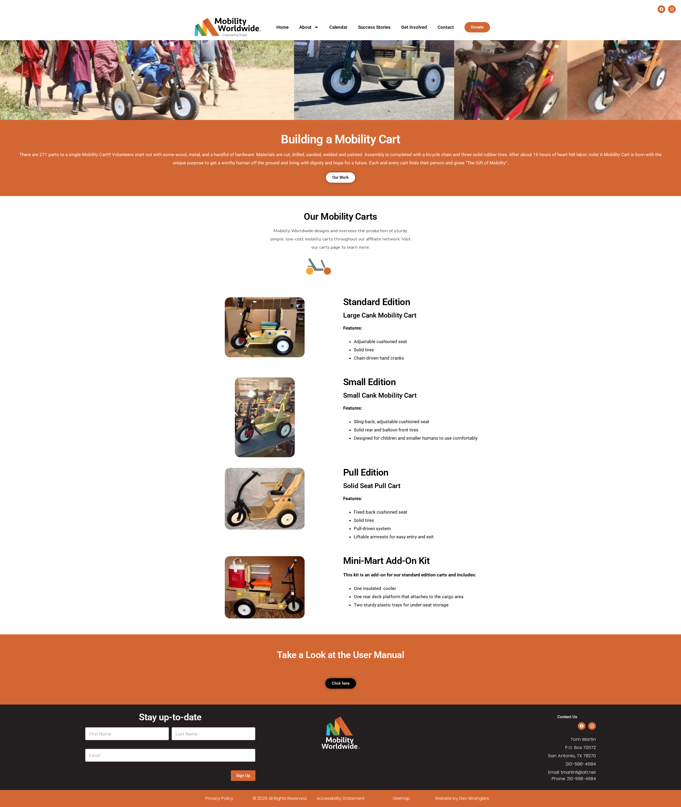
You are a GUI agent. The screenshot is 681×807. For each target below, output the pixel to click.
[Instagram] (672, 9)
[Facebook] (661, 9)
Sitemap (401, 798)
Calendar (338, 27)
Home (282, 27)
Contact (446, 27)
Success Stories (374, 27)
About (305, 27)
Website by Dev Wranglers (462, 798)
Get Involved (414, 27)
